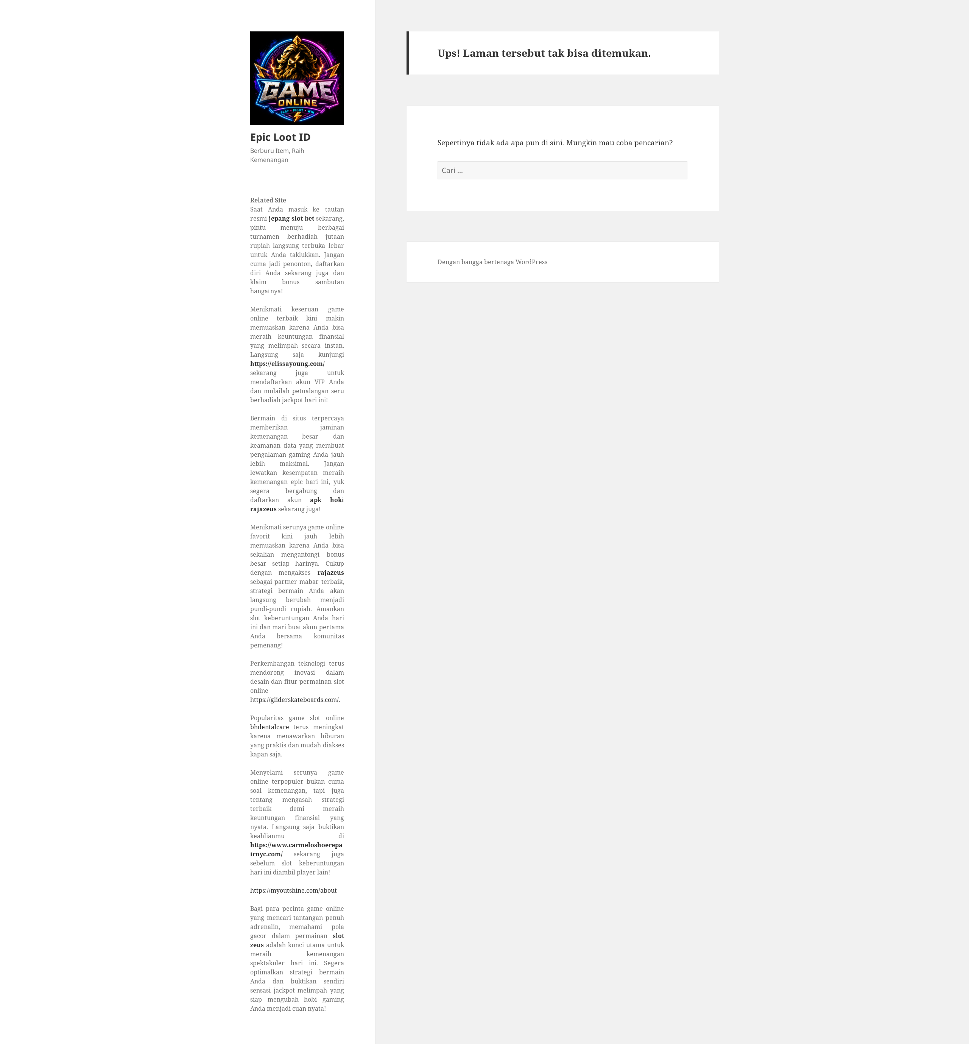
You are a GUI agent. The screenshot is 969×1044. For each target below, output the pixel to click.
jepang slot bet (291, 218)
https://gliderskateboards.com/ (294, 699)
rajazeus (331, 572)
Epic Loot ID (280, 137)
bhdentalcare (269, 727)
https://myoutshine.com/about (293, 890)
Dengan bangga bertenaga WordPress (492, 262)
